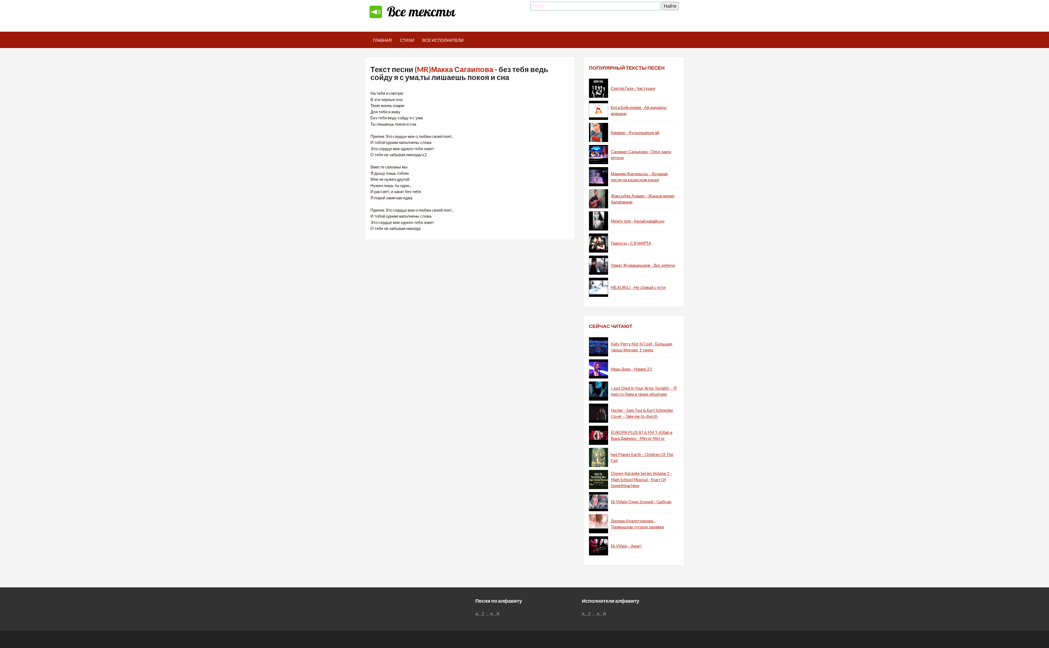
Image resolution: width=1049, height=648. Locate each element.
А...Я (495, 613)
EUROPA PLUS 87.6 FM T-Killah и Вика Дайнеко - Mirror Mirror (641, 435)
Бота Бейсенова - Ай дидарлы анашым (639, 110)
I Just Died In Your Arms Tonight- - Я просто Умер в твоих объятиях (644, 391)
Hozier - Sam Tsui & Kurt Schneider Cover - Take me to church (642, 413)
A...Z (480, 613)
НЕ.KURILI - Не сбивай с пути (638, 287)
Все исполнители (443, 40)
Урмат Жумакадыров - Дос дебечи (643, 265)
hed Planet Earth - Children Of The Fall (642, 457)
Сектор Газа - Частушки (633, 88)
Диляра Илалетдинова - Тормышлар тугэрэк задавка (637, 523)
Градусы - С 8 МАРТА (631, 243)
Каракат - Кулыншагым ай (635, 132)
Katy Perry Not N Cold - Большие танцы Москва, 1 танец (641, 347)
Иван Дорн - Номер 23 (631, 368)
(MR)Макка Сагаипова (454, 69)
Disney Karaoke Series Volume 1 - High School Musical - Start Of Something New (641, 479)
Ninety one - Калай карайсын (637, 220)
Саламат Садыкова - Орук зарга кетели (641, 154)
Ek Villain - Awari (626, 545)
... (487, 613)
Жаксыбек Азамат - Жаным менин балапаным (642, 199)
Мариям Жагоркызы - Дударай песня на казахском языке (639, 176)
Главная (382, 40)
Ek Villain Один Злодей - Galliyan (641, 501)
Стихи (407, 40)
